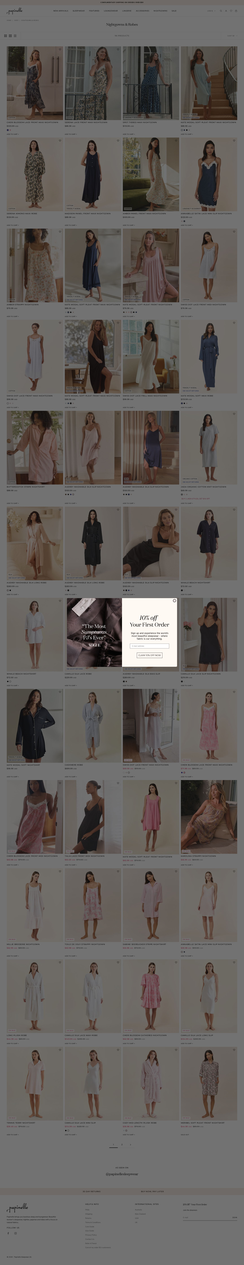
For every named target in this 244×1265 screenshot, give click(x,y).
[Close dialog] (174, 600)
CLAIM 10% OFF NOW (149, 655)
